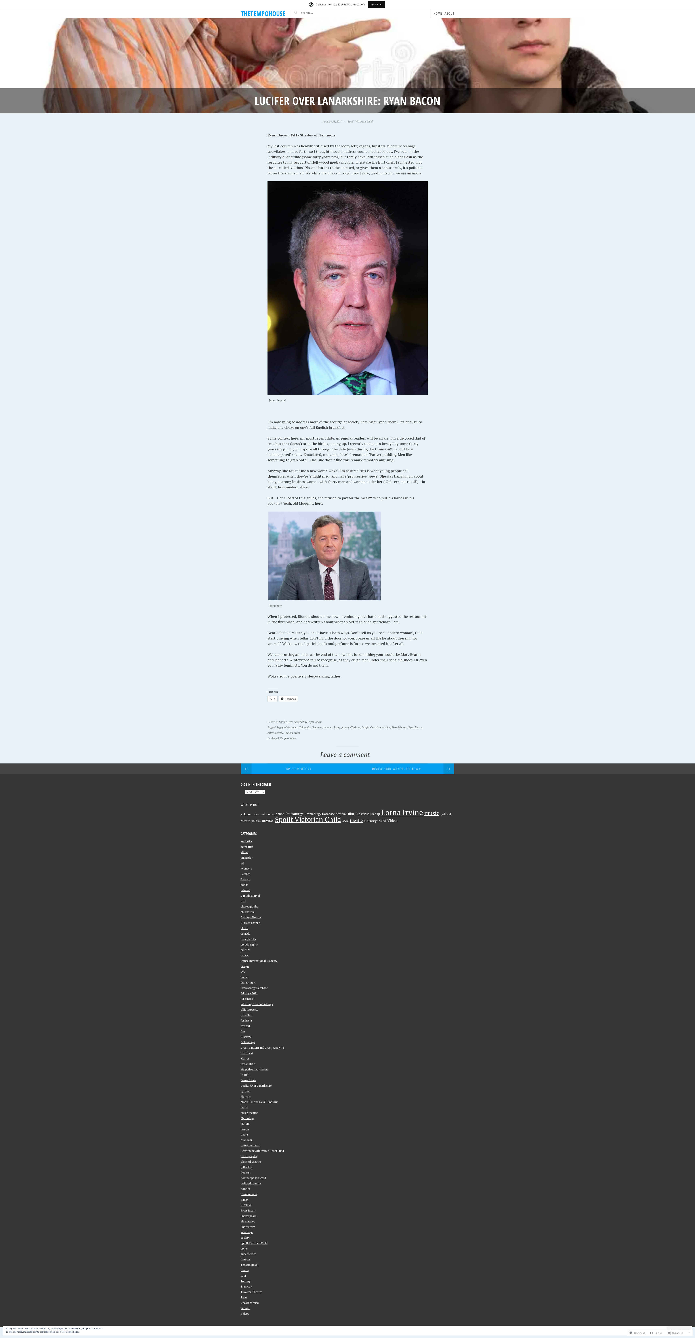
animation (247, 857)
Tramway (246, 1286)
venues (245, 1308)
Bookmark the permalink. (282, 738)
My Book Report (298, 768)
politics (256, 821)
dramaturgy (294, 814)
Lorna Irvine (402, 812)
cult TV (245, 950)
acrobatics (247, 847)
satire (271, 733)
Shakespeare (248, 1216)
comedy (252, 814)
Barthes (245, 874)
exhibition (247, 1015)
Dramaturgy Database (319, 814)
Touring (245, 1281)
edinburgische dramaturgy (257, 1004)
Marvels (246, 1096)
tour (243, 1275)
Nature (245, 1123)
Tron (244, 1297)
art (243, 814)
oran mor (246, 1140)
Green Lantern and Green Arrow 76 (262, 1047)
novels (245, 1129)
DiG (243, 971)
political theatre (251, 1183)
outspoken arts (250, 1145)
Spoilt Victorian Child (360, 121)
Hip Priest (362, 814)
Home (437, 13)
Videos (392, 820)
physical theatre (251, 1161)
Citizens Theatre (251, 917)
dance (280, 814)
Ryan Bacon (315, 722)
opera (244, 1134)
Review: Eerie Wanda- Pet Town (396, 768)
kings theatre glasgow (254, 1069)
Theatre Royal (249, 1265)
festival (341, 814)
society (279, 733)
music (431, 813)
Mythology (247, 1118)
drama (244, 977)
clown (244, 928)
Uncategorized (375, 820)
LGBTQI (375, 814)
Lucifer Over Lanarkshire (293, 722)
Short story (248, 1227)
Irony (337, 727)
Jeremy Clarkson (350, 727)
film (351, 814)
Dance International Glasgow (259, 961)
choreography (249, 906)
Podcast (245, 1172)
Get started (376, 4)
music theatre (249, 1113)
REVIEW (268, 821)
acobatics (246, 841)
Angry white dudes (287, 727)
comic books (266, 814)
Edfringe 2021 (249, 993)
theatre (356, 820)
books (244, 885)
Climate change (250, 923)
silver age (247, 1232)
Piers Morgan (399, 727)
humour (328, 727)
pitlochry (246, 1167)
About (449, 13)
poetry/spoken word (253, 1178)
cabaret (245, 890)
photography (249, 1156)
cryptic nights (249, 944)
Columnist (305, 727)
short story (248, 1221)
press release (249, 1194)
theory (245, 1270)
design (245, 966)
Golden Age (248, 1042)
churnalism (247, 912)
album (244, 852)
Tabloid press (292, 733)
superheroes (248, 1254)
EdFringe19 (247, 999)
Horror (245, 1058)
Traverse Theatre (251, 1292)
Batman (245, 879)
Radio (244, 1199)
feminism (246, 1020)
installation (248, 1064)
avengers (246, 868)
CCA (243, 901)
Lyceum (245, 1091)
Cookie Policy (72, 1331)
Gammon (317, 727)
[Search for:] (316, 12)
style (345, 821)
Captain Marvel (250, 895)
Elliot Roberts (249, 1009)
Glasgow (246, 1037)
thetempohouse (263, 13)
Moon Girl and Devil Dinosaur (259, 1102)
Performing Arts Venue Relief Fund (262, 1151)
